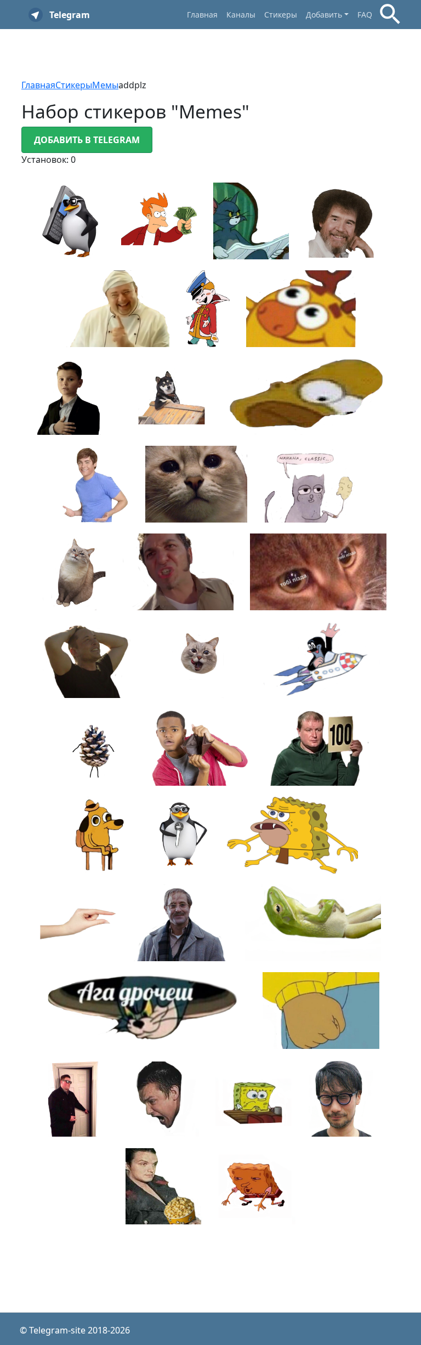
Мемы (105, 85)
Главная (202, 14)
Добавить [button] (324, 14)
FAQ (364, 14)
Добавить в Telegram (87, 140)
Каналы (240, 14)
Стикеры (280, 14)
